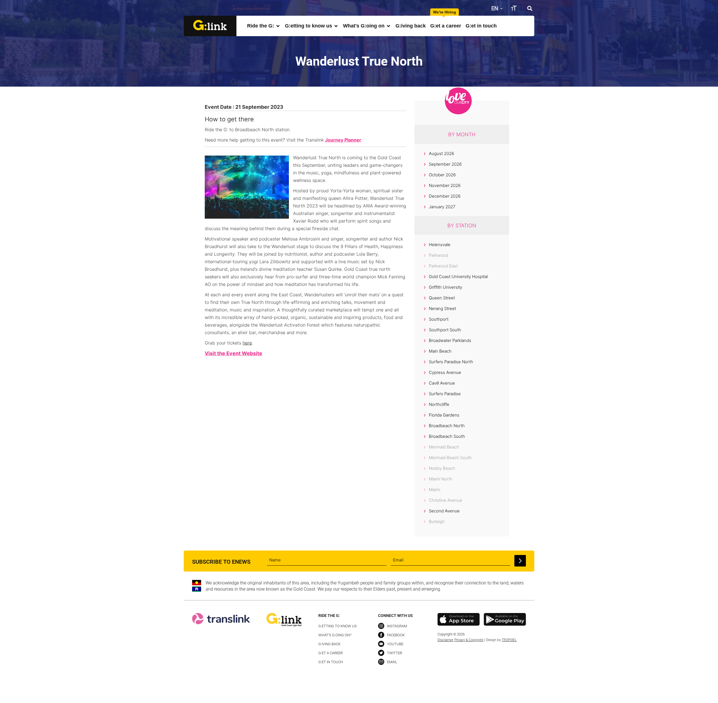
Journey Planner (343, 140)
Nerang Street (442, 308)
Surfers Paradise (445, 393)
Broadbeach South (447, 436)
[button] (529, 8)
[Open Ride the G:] (277, 26)
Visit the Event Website (233, 353)
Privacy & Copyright (469, 640)
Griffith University (445, 287)
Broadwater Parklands (450, 340)
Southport (438, 319)
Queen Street (442, 297)
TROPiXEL (509, 640)
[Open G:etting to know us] (336, 26)
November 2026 (445, 185)
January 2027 (442, 206)
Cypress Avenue (445, 372)
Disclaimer (445, 640)
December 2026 (445, 196)
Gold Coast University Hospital (458, 276)
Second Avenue (444, 511)
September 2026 (445, 164)
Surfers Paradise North (451, 361)
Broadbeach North (447, 425)
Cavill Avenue (442, 383)
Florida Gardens (444, 415)
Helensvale (439, 244)
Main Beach (440, 351)
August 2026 (441, 153)
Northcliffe (439, 404)
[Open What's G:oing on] (388, 26)
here (247, 343)
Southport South (445, 329)
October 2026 (442, 174)
